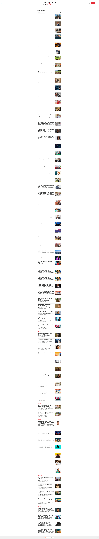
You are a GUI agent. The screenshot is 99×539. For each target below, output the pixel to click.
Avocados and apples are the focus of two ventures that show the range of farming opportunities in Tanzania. (46, 511)
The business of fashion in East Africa (44, 50)
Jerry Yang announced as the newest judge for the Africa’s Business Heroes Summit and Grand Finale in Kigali (46, 422)
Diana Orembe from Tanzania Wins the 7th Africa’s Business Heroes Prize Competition (45, 390)
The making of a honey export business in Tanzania (45, 43)
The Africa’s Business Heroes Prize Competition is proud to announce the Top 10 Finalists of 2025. (45, 480)
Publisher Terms (14, 537)
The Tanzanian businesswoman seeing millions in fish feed (45, 318)
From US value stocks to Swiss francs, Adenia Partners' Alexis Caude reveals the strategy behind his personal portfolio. (46, 146)
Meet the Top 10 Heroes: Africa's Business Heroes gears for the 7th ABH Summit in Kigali (46, 439)
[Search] (88, 3)
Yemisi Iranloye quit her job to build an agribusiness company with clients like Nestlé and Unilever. (45, 348)
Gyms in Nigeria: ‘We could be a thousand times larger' (45, 237)
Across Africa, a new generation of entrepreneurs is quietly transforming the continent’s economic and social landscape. (46, 433)
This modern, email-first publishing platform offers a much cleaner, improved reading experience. (45, 385)
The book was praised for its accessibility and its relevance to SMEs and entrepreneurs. (46, 124)
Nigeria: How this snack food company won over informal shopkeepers (45, 101)
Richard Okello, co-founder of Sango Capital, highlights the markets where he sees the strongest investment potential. (45, 217)
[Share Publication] (89, 3)
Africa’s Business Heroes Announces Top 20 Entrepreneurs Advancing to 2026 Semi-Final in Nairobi (46, 36)
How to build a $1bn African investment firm (45, 311)
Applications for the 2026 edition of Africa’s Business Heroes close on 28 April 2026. (46, 294)
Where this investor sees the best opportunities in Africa (44, 216)
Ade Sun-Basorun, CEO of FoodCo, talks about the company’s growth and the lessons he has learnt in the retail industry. (46, 487)
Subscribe (92, 3)
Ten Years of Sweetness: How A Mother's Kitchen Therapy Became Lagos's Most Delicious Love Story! (45, 461)
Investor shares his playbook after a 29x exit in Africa (46, 79)
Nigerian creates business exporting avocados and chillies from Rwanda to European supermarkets (44, 115)
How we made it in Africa (43, 18)
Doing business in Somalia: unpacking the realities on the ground (45, 159)
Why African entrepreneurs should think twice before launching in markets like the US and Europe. (45, 307)
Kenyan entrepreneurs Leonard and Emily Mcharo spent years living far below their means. (45, 415)
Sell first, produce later (42, 256)
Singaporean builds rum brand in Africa (45, 333)
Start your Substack (48, 537)
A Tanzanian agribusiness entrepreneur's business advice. (45, 257)
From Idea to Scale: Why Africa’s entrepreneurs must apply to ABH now (44, 278)
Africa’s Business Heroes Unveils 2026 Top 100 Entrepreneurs (45, 172)
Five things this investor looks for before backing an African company (45, 22)
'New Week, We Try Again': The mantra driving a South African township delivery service (46, 397)
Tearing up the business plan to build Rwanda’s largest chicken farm (44, 406)
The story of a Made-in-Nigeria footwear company (45, 368)
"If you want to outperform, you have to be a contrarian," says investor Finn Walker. (45, 17)
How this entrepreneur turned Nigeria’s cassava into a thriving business (45, 346)
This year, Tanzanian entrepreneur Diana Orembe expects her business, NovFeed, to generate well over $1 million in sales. (46, 320)
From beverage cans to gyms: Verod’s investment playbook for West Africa (44, 285)
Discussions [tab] (43, 12)
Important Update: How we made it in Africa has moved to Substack (45, 383)
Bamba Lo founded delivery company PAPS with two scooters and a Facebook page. (46, 187)
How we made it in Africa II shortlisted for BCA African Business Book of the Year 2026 (46, 230)
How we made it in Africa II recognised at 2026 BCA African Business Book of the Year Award (46, 123)
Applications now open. (41, 355)
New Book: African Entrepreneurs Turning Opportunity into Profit (45, 361)
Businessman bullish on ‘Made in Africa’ (45, 339)
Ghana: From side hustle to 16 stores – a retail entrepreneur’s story (46, 130)
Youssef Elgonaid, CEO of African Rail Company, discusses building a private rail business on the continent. (45, 245)
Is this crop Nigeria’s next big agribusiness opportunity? (45, 108)
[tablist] (42, 13)
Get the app (52, 537)
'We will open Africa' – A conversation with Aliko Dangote (45, 223)
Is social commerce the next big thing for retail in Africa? (46, 492)
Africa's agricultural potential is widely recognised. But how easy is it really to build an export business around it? (46, 117)
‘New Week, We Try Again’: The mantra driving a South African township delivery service (46, 325)
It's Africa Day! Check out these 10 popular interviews (45, 209)
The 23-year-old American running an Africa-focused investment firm (46, 15)
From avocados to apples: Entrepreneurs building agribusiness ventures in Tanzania (45, 509)
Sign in (97, 3)
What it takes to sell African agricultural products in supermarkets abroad (45, 57)
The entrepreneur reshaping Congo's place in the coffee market (46, 469)
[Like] (38, 26)
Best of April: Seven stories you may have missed (45, 262)
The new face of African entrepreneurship (45, 136)
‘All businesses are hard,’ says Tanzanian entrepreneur (45, 299)
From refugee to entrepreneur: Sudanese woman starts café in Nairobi (45, 454)
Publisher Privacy (10, 537)
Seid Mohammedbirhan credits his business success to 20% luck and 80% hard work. (46, 195)
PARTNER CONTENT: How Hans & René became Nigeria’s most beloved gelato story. (45, 464)
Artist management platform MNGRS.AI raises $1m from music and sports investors (46, 446)
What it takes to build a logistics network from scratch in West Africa (46, 186)
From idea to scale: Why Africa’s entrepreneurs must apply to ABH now (44, 271)
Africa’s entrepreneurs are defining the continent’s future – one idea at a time (45, 432)
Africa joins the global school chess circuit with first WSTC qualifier (45, 152)
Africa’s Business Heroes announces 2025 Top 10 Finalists (45, 478)
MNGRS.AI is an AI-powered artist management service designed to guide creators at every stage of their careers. (45, 447)
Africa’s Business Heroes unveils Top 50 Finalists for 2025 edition (45, 530)
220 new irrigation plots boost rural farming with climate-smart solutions (45, 516)
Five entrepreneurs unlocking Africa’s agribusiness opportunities (44, 71)
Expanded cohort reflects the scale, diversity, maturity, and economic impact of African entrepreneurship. (45, 173)
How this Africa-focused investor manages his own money (45, 145)
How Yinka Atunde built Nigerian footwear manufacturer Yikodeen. (45, 369)
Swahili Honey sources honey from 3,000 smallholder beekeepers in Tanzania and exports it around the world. (45, 45)
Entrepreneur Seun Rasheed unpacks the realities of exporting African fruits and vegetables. (44, 58)
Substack (91, 537)
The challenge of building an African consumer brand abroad (44, 305)
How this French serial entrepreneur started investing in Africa (45, 179)
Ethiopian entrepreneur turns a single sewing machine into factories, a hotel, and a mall (46, 193)
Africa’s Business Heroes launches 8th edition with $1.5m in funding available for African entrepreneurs (46, 353)
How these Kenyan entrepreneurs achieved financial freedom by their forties (45, 413)
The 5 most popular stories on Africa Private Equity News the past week (45, 251)
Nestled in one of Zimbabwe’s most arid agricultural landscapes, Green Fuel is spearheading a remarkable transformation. (45, 518)
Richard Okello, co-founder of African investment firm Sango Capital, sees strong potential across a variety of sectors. (46, 65)
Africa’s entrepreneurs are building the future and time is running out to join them (46, 292)
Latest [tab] (39, 12)
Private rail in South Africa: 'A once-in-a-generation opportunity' (45, 244)
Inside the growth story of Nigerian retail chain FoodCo (45, 485)
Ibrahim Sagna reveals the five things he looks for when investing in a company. (45, 24)
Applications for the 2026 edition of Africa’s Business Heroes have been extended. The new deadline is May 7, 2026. (46, 272)
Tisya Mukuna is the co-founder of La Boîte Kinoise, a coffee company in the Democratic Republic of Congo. (46, 471)
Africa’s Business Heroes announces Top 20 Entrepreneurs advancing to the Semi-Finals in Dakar (45, 499)
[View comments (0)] (43, 19)
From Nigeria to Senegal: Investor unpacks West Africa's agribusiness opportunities (45, 375)
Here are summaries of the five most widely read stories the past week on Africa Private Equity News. (46, 252)
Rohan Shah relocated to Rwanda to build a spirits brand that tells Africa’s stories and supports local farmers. (46, 335)
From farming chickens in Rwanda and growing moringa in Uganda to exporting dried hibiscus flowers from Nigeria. (45, 72)
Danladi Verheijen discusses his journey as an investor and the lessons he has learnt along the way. (45, 287)
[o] (58, 16)
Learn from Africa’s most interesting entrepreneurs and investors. (45, 210)
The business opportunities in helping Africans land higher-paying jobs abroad (45, 93)
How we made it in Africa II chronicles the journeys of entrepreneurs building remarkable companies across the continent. (45, 362)
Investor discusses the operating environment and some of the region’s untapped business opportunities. (45, 160)
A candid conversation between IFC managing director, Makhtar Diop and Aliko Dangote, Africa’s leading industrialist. (45, 224)
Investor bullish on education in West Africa (45, 165)
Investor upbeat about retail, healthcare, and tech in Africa (45, 64)
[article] (49, 17)
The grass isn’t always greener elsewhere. (43, 300)
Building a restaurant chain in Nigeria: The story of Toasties (45, 201)
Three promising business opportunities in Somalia (45, 86)
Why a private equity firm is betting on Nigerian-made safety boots (44, 523)
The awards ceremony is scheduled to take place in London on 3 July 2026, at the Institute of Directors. (45, 231)
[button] (35, 7)
